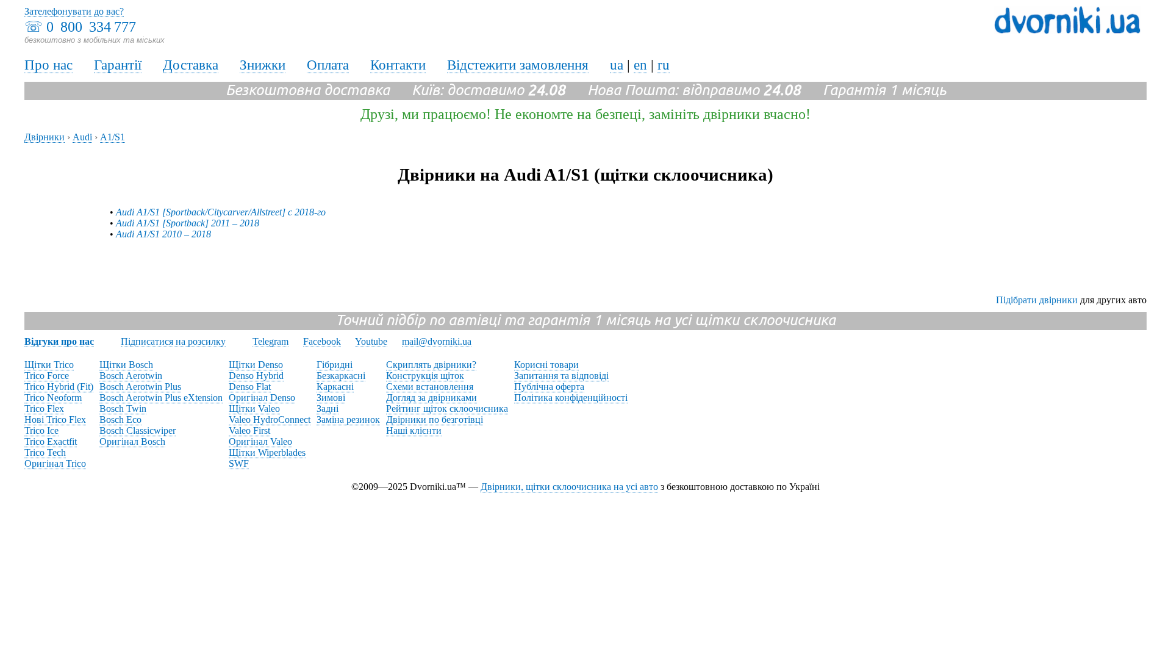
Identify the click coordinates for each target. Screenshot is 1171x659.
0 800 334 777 (91, 27)
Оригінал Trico (55, 463)
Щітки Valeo (254, 408)
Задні (327, 408)
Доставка (190, 65)
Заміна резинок (348, 419)
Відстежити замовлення (518, 65)
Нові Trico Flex (55, 419)
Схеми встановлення (429, 386)
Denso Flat (250, 386)
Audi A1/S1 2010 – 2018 (163, 234)
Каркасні (335, 386)
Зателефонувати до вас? (74, 11)
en (640, 65)
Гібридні (335, 364)
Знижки (262, 65)
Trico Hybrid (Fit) (58, 386)
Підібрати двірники (1037, 300)
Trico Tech (45, 452)
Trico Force (46, 375)
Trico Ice (41, 430)
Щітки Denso (256, 364)
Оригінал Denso (262, 397)
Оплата (328, 65)
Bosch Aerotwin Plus (140, 386)
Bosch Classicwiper (137, 430)
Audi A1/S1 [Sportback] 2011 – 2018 (187, 223)
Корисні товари (546, 364)
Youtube (371, 341)
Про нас (48, 65)
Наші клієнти (414, 430)
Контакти (398, 65)
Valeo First (249, 430)
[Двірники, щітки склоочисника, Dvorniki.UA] (1067, 31)
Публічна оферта (549, 386)
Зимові (331, 397)
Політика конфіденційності (571, 397)
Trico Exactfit (50, 441)
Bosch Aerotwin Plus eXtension (161, 397)
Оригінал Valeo (260, 441)
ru (663, 65)
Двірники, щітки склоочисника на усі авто (569, 486)
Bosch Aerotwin (130, 375)
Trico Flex (44, 408)
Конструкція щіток (425, 375)
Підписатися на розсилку (173, 341)
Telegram (270, 341)
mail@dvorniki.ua (436, 341)
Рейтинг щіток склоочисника (447, 408)
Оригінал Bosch (132, 441)
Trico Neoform (53, 397)
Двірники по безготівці (434, 419)
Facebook (322, 341)
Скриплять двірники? (431, 364)
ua (616, 65)
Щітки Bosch (126, 364)
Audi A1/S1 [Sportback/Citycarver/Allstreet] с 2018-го (221, 212)
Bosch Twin (122, 408)
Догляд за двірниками (431, 397)
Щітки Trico (49, 364)
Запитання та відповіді (561, 375)
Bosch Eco (120, 419)
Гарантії (117, 65)
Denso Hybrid (256, 375)
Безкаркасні (341, 375)
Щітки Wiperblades (267, 452)
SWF (239, 463)
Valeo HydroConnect (269, 419)
